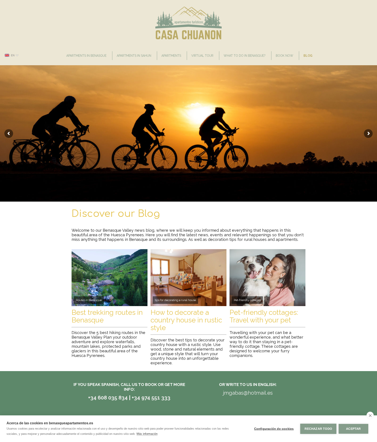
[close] (370, 415)
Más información (147, 433)
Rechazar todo (318, 428)
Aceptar (353, 428)
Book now (284, 55)
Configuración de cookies (274, 428)
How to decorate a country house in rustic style (186, 320)
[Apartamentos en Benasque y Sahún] (189, 38)
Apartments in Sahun (134, 55)
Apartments (171, 55)
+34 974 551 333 (151, 397)
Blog (307, 55)
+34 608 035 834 (108, 397)
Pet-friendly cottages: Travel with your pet (264, 316)
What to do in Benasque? (245, 55)
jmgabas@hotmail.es (248, 393)
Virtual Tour (202, 55)
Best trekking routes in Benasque (107, 316)
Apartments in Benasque (86, 55)
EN (13, 55)
